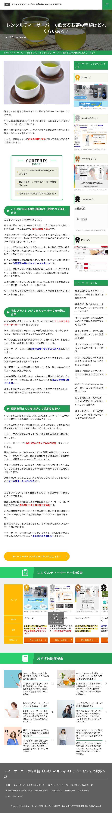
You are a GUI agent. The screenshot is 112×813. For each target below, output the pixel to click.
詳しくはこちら (36, 640)
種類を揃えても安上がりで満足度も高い (37, 193)
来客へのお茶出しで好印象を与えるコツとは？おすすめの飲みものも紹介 (89, 361)
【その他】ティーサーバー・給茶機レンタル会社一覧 (70, 785)
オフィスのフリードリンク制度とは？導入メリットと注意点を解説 (89, 334)
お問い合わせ (56, 790)
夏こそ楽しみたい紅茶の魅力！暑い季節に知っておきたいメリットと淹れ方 (89, 401)
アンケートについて (14, 796)
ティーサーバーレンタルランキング (29, 785)
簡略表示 (37, 164)
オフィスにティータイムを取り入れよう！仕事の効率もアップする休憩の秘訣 (89, 414)
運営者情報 (70, 790)
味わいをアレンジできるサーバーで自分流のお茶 (37, 183)
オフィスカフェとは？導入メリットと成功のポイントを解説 (89, 348)
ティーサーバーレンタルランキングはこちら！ (37, 556)
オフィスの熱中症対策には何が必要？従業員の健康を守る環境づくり (89, 321)
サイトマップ (83, 790)
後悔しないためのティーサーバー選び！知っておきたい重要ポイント (89, 388)
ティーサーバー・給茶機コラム (18, 790)
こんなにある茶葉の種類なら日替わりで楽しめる (37, 172)
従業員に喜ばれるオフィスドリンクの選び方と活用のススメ (89, 374)
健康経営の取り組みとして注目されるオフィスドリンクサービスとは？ (89, 308)
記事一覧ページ (41, 790)
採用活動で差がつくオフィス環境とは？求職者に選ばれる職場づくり (89, 294)
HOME (8, 785)
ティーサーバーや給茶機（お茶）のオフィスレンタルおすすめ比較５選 (55, 773)
